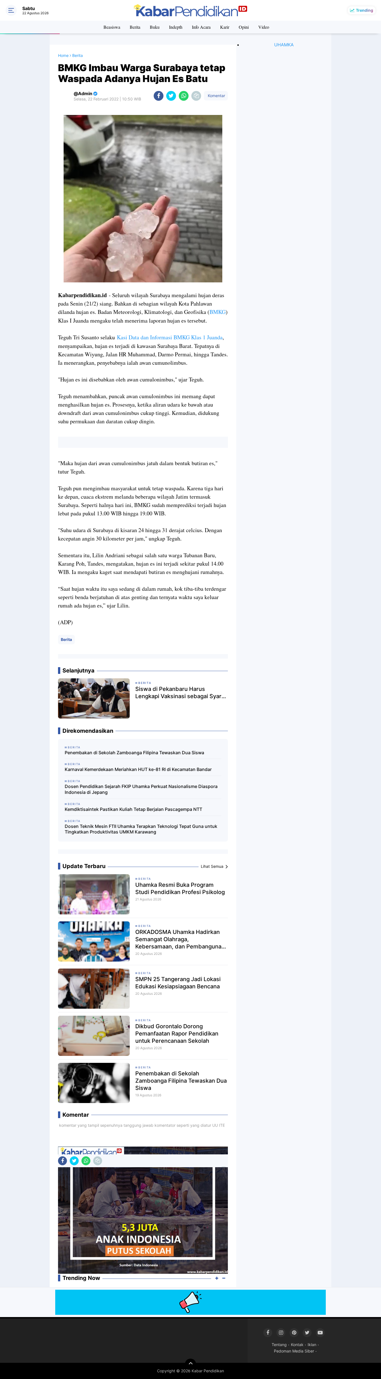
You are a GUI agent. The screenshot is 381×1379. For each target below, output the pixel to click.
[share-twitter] (171, 96)
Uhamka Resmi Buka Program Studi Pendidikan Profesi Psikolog (180, 888)
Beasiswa (111, 27)
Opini (244, 27)
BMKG (217, 312)
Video (263, 27)
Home (63, 55)
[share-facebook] (158, 96)
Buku (155, 27)
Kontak (297, 1344)
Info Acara (201, 27)
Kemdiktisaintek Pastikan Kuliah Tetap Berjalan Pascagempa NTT (133, 809)
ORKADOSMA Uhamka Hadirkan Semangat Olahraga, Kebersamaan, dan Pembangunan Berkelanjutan (180, 939)
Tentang (279, 1344)
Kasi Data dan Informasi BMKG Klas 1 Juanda (170, 337)
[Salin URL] (196, 96)
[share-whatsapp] (184, 96)
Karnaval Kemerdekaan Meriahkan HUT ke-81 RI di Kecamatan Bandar (138, 769)
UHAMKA (284, 44)
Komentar (216, 95)
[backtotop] (190, 1364)
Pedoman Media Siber (294, 1351)
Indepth (175, 27)
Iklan (312, 1344)
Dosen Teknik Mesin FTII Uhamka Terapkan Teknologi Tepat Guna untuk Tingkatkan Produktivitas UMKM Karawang (141, 829)
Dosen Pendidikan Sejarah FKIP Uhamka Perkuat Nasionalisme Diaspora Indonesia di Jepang (141, 789)
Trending (364, 10)
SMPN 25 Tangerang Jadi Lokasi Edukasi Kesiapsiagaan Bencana (178, 983)
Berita (135, 27)
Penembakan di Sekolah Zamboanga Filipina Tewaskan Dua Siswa (134, 752)
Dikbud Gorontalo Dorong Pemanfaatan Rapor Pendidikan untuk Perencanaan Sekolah (176, 1033)
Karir (224, 27)
